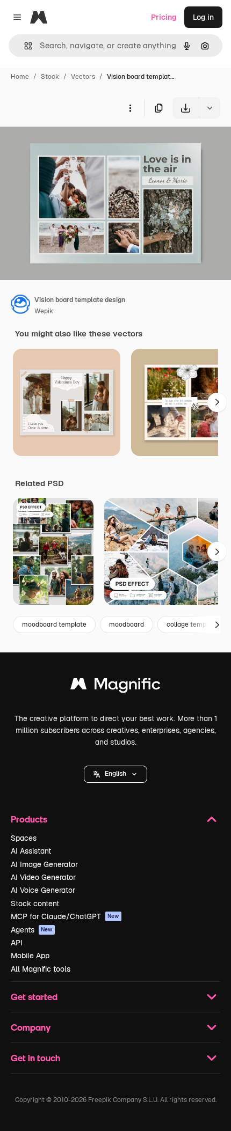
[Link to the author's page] (20, 306)
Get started (34, 996)
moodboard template (54, 624)
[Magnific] (115, 686)
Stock (50, 76)
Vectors (83, 76)
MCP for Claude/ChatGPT (65, 916)
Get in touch (35, 1057)
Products (29, 819)
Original (69, 143)
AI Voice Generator (43, 890)
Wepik (43, 311)
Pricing (164, 17)
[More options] (130, 108)
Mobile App (30, 955)
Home (20, 76)
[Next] (217, 402)
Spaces (24, 838)
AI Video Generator (43, 877)
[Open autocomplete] (24, 46)
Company (30, 1027)
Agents (32, 930)
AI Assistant (31, 851)
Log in (203, 17)
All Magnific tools (40, 969)
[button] (115, 774)
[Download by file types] (209, 108)
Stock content (35, 903)
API (17, 943)
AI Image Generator (44, 864)
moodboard (126, 624)
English (115, 773)
